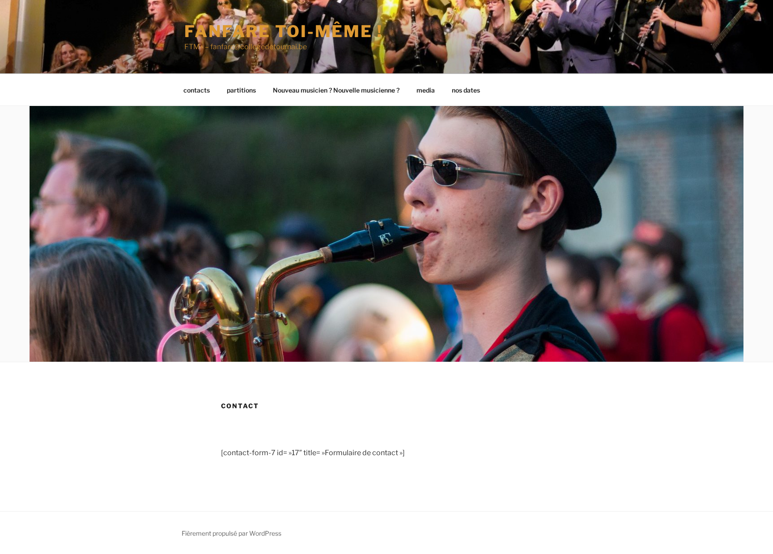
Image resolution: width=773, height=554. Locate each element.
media (425, 90)
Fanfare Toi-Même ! (283, 31)
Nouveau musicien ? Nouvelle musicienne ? (336, 90)
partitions (241, 90)
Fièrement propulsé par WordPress (231, 533)
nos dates (466, 90)
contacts (196, 90)
